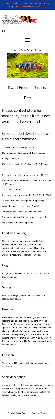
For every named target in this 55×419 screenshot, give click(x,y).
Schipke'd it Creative (39, 413)
